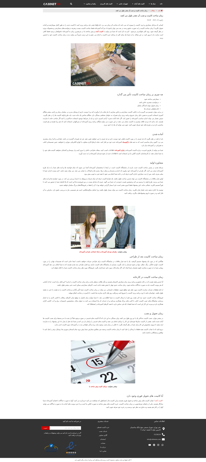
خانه (161, 4)
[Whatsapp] (162, 445)
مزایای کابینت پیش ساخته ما (98, 386)
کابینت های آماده (139, 4)
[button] (71, 4)
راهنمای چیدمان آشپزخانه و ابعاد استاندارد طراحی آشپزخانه (98, 252)
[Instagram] (158, 445)
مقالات (153, 10)
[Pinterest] (154, 445)
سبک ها (153, 4)
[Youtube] (150, 445)
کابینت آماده (99, 31)
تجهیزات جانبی (123, 4)
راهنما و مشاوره (91, 4)
